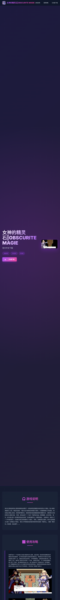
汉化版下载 (55, 3)
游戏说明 (37, 3)
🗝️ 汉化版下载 (10, 259)
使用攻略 (46, 3)
